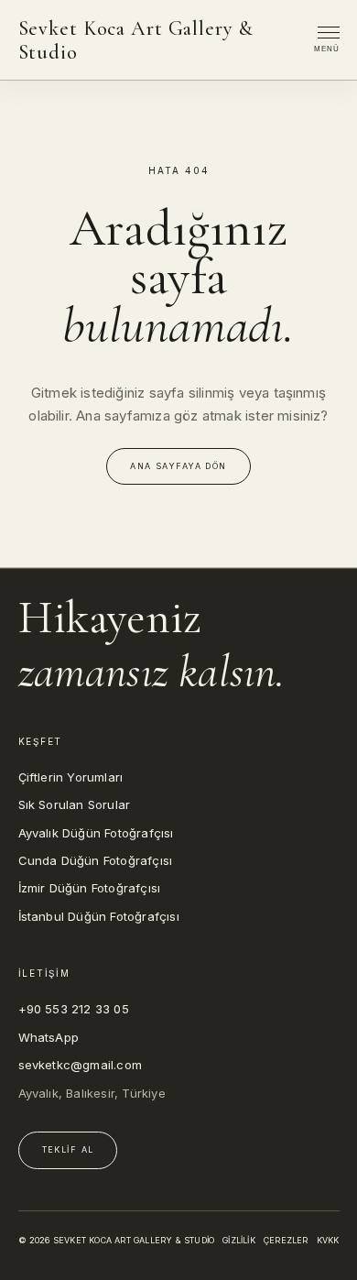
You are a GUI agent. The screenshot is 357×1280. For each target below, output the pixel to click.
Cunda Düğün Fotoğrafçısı (95, 860)
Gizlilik (238, 1240)
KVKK (328, 1240)
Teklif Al (68, 1149)
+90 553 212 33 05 (73, 1008)
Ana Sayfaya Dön (178, 466)
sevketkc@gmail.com (80, 1064)
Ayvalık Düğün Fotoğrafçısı (96, 833)
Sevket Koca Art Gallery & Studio (136, 40)
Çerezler (286, 1240)
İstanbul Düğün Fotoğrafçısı (98, 916)
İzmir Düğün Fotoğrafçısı (89, 888)
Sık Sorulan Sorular (74, 804)
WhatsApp (49, 1037)
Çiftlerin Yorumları (71, 777)
